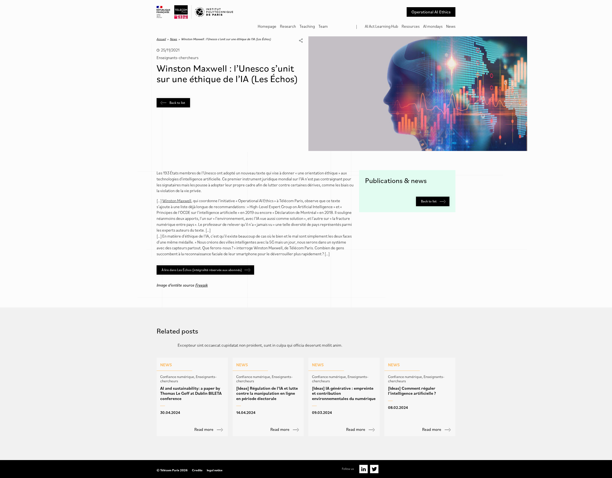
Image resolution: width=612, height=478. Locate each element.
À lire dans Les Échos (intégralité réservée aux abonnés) (202, 270)
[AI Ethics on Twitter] (374, 469)
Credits (197, 470)
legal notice (215, 470)
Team (323, 26)
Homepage (267, 26)
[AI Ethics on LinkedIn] (363, 469)
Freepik (201, 285)
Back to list (177, 102)
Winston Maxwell (176, 200)
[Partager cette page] (301, 41)
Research (288, 26)
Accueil (161, 39)
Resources (411, 26)
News (450, 26)
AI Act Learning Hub (381, 26)
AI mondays (433, 26)
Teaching (307, 26)
